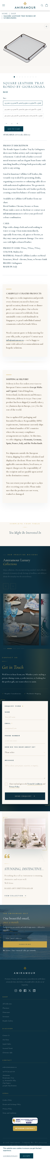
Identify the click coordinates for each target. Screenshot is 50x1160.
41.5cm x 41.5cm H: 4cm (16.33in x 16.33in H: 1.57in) (22, 109)
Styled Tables (7, 1044)
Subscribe (25, 944)
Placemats (6, 1008)
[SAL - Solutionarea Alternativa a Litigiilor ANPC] (25, 1121)
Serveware (6, 1017)
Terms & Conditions (34, 784)
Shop (13, 14)
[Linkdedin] (29, 990)
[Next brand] (13, 586)
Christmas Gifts (7, 1053)
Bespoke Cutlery (8, 1021)
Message (9, 760)
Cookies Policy (7, 1100)
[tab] (4, 648)
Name (7, 712)
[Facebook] (25, 990)
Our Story (6, 1040)
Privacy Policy (14, 787)
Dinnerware (6, 1012)
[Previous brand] (6, 586)
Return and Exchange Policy (12, 1104)
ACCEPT (26, 1156)
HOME (5, 14)
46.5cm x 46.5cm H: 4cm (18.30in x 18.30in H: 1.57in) (23, 116)
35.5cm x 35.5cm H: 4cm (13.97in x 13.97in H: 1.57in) (22, 103)
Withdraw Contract (25, 1128)
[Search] (42, 5)
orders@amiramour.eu (10, 1067)
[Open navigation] (3, 5)
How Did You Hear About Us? (20, 747)
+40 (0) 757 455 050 (9, 1071)
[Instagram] (15, 990)
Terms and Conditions (9, 1113)
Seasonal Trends (8, 1048)
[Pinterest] (20, 990)
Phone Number (12, 735)
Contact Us (6, 1035)
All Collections (7, 1004)
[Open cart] (47, 5)
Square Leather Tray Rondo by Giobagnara (24, 85)
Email (8, 723)
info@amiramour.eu (12, 213)
